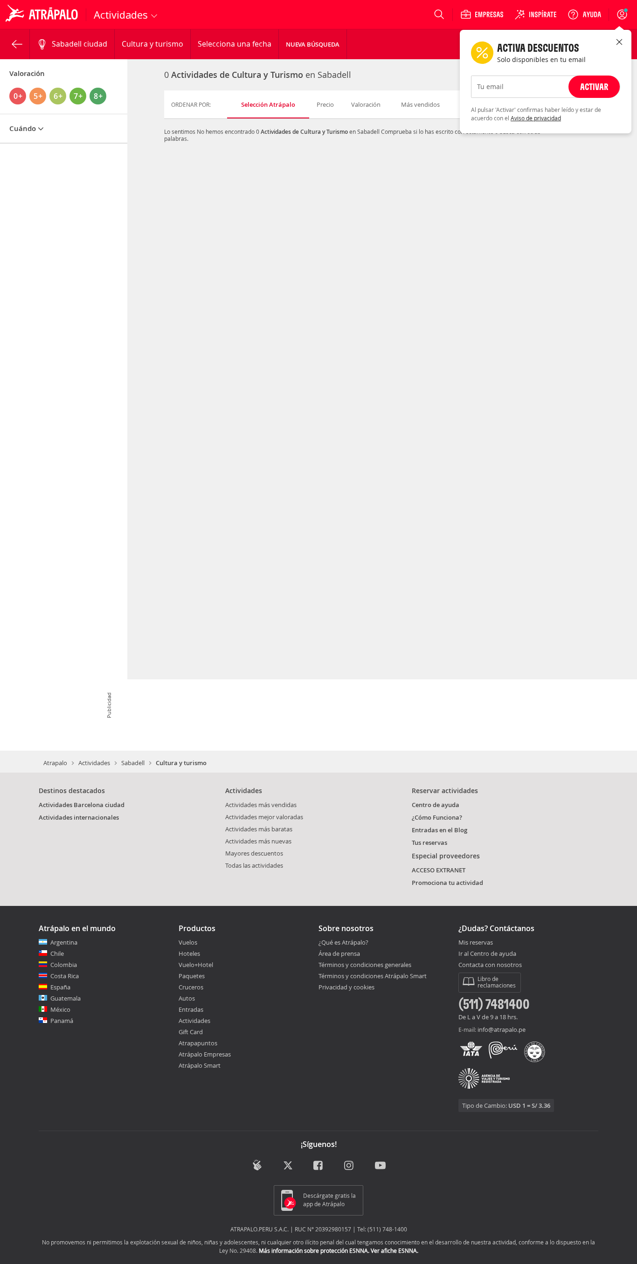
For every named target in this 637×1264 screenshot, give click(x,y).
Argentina (63, 942)
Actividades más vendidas (261, 805)
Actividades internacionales (79, 817)
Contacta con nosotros (490, 965)
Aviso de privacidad (536, 118)
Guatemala (65, 998)
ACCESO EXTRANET (438, 870)
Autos (187, 998)
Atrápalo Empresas (205, 1054)
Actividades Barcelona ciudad (82, 805)
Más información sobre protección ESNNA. (314, 1250)
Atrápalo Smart (200, 1065)
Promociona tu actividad (447, 882)
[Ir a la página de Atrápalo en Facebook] (318, 1165)
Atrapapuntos (198, 1043)
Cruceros (191, 987)
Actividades (94, 763)
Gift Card (191, 1032)
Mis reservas (475, 942)
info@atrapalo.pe (502, 1029)
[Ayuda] (584, 14)
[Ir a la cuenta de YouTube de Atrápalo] (380, 1165)
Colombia (63, 964)
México (60, 1009)
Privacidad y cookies (346, 987)
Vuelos (188, 942)
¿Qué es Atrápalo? (343, 942)
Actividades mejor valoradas (264, 817)
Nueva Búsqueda (312, 44)
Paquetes (192, 976)
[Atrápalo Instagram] (349, 1165)
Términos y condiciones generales (364, 964)
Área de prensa (339, 953)
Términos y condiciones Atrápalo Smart (372, 976)
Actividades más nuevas (258, 841)
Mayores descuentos (254, 853)
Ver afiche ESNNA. (394, 1250)
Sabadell (133, 763)
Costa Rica (64, 976)
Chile (57, 953)
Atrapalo (55, 763)
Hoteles (189, 953)
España (60, 987)
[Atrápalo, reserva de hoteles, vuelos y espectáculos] (43, 14)
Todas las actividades (254, 865)
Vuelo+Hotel (196, 964)
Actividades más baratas (258, 829)
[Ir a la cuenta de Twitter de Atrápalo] (288, 1165)
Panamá (61, 1020)
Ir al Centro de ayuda (487, 954)
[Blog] (257, 1165)
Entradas (191, 1009)
